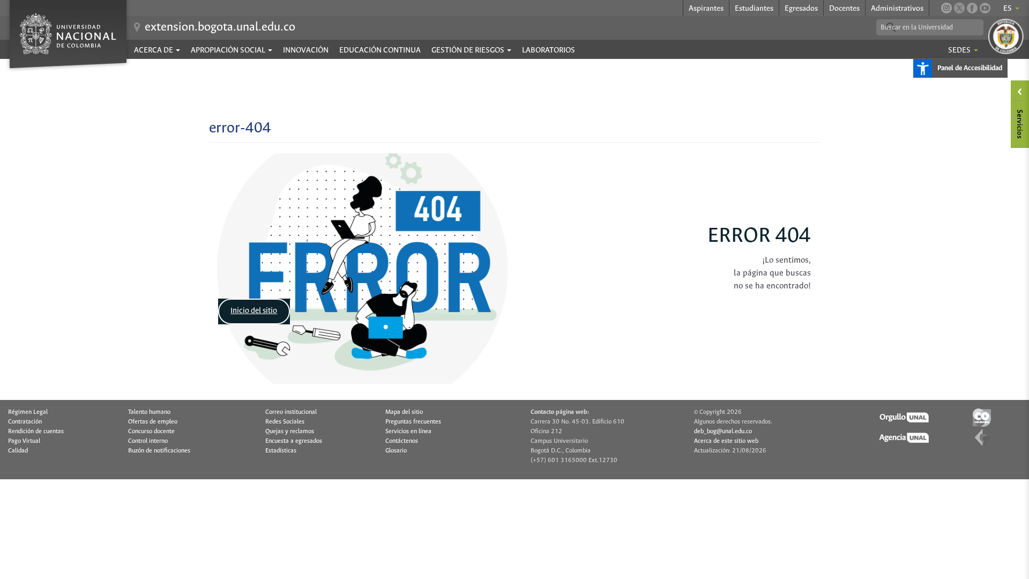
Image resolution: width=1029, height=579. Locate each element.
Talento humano (149, 412)
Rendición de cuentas (36, 431)
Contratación (25, 422)
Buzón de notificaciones (159, 451)
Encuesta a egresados (293, 441)
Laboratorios (548, 50)
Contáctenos (401, 441)
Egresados (801, 8)
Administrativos (897, 8)
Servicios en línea (408, 431)
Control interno (148, 441)
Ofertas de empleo (152, 422)
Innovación (306, 50)
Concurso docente (151, 431)
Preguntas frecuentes (413, 422)
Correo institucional (291, 412)
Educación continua (380, 50)
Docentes (844, 8)
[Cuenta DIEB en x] (959, 8)
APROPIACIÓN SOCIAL (229, 50)
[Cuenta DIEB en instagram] (946, 8)
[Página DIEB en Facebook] (972, 8)
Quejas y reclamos (289, 431)
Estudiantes (754, 8)
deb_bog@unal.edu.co (723, 431)
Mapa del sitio (404, 412)
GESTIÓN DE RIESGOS (468, 50)
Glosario (396, 451)
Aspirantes (706, 8)
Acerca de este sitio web (726, 441)
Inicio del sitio (253, 311)
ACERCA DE (154, 50)
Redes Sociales (284, 422)
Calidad (18, 451)
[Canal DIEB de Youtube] (985, 8)
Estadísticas (280, 451)
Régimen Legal (28, 412)
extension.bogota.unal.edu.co (220, 27)
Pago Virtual (24, 441)
